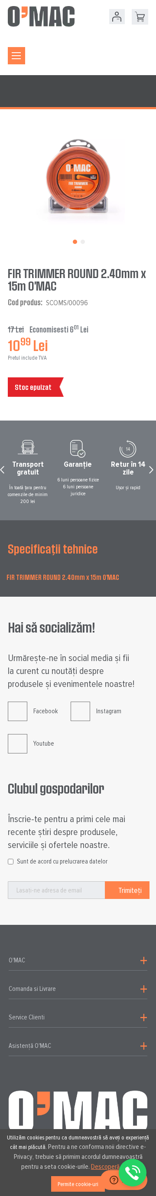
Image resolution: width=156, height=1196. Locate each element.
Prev (3, 472)
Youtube (43, 743)
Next (152, 472)
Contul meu (117, 16)
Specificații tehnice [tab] (53, 549)
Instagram (108, 711)
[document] (78, 1162)
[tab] (78, 961)
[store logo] (41, 16)
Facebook (45, 711)
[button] (74, 240)
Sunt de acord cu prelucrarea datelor (62, 861)
